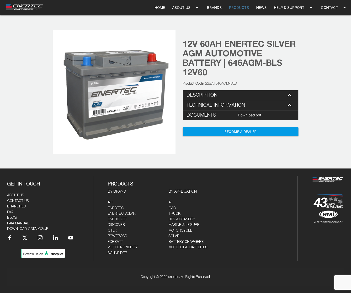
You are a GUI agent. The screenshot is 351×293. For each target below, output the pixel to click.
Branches (16, 206)
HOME (159, 7)
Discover (116, 225)
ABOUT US (186, 8)
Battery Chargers (186, 242)
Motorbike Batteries (188, 247)
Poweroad (117, 236)
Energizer (117, 219)
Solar (174, 236)
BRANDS (214, 7)
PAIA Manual (18, 223)
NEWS (261, 7)
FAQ (10, 212)
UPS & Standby (182, 219)
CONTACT (334, 8)
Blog (12, 217)
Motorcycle (180, 230)
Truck (175, 213)
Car (172, 208)
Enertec (116, 208)
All (111, 202)
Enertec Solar (122, 213)
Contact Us (18, 201)
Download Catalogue (27, 229)
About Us (15, 195)
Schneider (117, 253)
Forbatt (115, 242)
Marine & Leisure (184, 225)
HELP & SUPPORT (294, 8)
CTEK (112, 230)
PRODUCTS (239, 7)
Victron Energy (123, 247)
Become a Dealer (240, 132)
